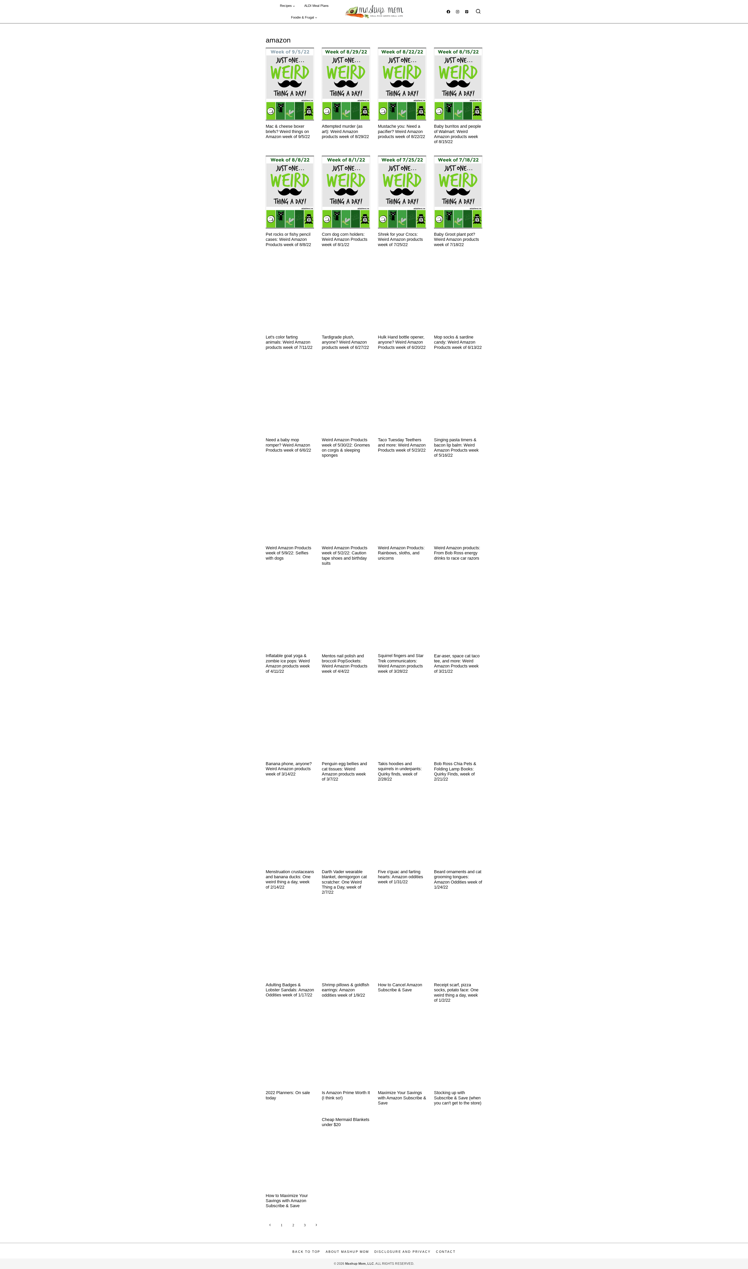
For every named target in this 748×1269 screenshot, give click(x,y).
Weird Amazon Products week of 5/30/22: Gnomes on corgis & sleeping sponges (346, 447)
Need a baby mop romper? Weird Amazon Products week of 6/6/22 (288, 445)
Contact (445, 1251)
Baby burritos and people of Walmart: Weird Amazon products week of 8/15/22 (457, 134)
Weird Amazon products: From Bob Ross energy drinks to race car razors (457, 553)
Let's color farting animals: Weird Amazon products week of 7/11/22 (289, 342)
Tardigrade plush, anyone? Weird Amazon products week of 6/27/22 (345, 342)
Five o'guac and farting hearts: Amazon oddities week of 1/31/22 (400, 876)
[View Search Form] (478, 11)
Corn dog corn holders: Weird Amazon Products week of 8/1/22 (344, 239)
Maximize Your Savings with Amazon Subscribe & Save (402, 1097)
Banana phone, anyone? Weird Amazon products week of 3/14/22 (289, 768)
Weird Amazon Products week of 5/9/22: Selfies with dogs (288, 553)
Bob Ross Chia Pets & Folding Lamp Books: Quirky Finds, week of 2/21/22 (455, 771)
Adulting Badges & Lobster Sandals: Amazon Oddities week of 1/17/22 (290, 990)
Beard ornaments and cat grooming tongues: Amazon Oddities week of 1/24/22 (458, 879)
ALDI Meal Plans (316, 6)
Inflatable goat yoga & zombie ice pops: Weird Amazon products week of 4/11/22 (288, 663)
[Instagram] (457, 11)
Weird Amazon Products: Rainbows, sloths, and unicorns (401, 553)
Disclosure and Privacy (402, 1251)
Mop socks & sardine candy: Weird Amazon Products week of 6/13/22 (458, 342)
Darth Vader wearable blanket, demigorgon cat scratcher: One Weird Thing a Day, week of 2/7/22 (344, 882)
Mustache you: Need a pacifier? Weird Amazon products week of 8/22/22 (401, 131)
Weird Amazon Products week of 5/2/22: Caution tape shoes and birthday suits (344, 555)
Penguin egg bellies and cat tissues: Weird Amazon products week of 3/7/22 (344, 771)
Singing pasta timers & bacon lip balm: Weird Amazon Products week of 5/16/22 (456, 447)
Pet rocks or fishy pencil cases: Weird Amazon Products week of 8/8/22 (288, 239)
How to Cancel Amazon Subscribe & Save (400, 987)
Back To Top (306, 1251)
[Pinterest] (466, 11)
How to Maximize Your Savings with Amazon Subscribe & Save (287, 1200)
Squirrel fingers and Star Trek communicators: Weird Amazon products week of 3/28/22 (400, 663)
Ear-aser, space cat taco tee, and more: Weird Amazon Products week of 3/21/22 (457, 663)
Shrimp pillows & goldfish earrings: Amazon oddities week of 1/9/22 (345, 990)
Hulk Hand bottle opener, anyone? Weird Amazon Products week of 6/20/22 (402, 342)
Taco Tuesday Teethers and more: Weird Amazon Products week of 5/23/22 (402, 445)
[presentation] (290, 84)
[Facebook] (448, 11)
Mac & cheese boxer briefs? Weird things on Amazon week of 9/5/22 (288, 131)
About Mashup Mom (347, 1251)
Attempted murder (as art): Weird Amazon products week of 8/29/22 (345, 131)
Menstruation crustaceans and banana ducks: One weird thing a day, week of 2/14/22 (290, 879)
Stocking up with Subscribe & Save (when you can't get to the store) (457, 1097)
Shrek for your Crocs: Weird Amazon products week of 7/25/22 (400, 239)
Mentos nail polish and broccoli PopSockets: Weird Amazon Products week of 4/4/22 (344, 663)
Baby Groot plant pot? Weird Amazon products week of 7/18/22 (456, 239)
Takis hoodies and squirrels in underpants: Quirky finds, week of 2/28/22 (400, 771)
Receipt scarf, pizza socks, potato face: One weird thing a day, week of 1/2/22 (456, 992)
